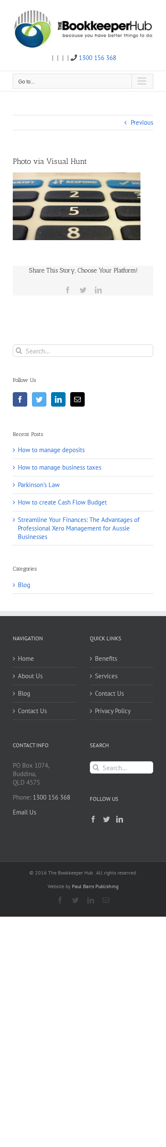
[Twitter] (39, 399)
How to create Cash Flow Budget (62, 502)
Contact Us (32, 711)
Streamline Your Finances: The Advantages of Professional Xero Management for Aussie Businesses (79, 528)
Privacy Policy (113, 711)
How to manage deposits (51, 450)
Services (106, 676)
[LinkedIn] (58, 399)
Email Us (24, 812)
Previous (142, 122)
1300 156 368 (97, 58)
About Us (30, 676)
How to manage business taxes (59, 467)
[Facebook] (20, 399)
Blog (24, 585)
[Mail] (77, 399)
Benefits (106, 658)
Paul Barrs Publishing (95, 886)
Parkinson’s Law (39, 485)
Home (26, 658)
